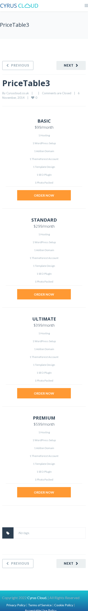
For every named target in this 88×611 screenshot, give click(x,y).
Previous (20, 65)
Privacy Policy (15, 605)
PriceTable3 (26, 83)
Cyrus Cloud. (37, 597)
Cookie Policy (63, 605)
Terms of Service (40, 605)
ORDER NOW (44, 195)
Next (69, 65)
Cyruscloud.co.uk (17, 93)
